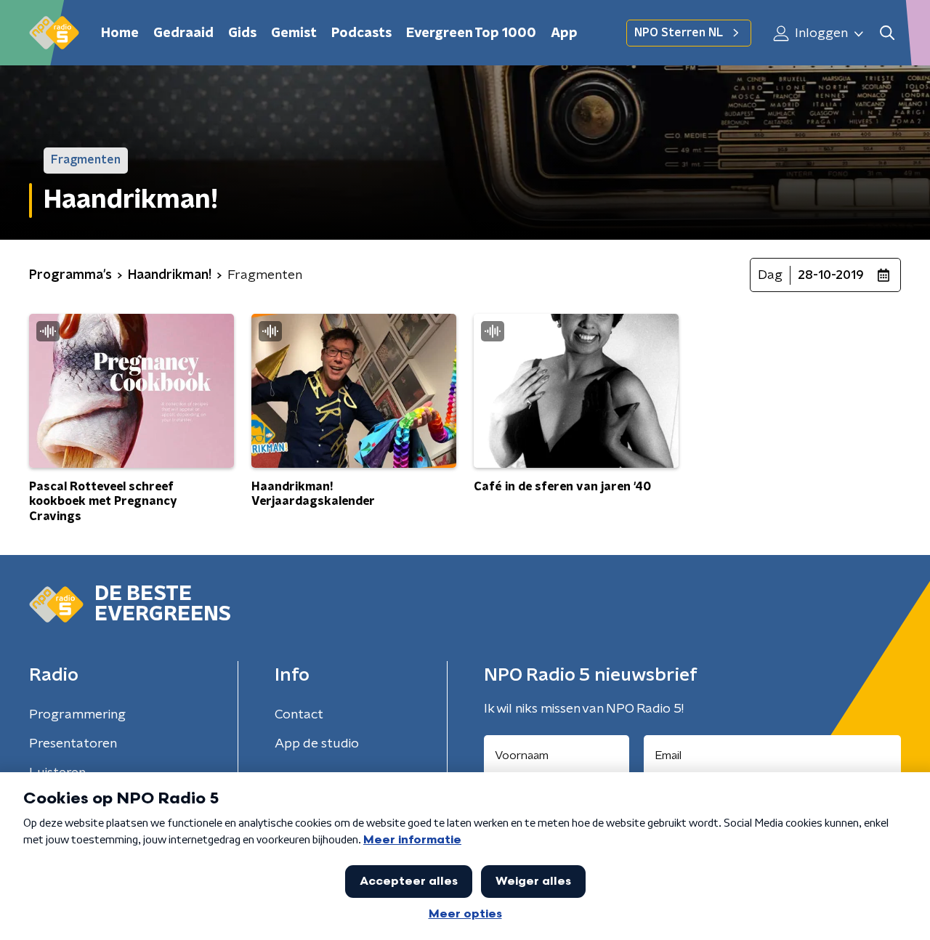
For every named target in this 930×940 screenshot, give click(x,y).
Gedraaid (183, 33)
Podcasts (361, 33)
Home (120, 33)
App (564, 33)
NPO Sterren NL (678, 33)
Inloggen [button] (820, 33)
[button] (887, 33)
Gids (242, 33)
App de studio (317, 743)
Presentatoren (73, 743)
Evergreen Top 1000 (471, 33)
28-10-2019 (831, 275)
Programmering (77, 714)
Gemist (294, 33)
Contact (299, 714)
